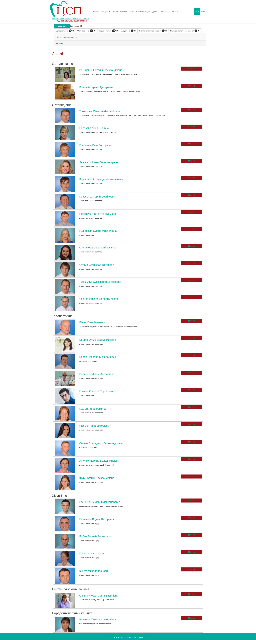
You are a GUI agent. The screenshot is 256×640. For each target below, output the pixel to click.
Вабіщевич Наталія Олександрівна (100, 70)
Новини (123, 11)
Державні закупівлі (160, 11)
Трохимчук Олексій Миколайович (99, 111)
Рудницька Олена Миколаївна (98, 231)
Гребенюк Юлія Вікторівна (95, 145)
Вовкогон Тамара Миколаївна (97, 619)
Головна (95, 11)
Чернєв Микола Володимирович (99, 299)
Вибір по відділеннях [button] (66, 37)
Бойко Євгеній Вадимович (95, 536)
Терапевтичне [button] (107, 30)
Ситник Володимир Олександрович (101, 443)
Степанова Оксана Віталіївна (97, 247)
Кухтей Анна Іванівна (92, 408)
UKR (197, 11)
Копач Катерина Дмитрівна (96, 87)
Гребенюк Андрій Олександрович (100, 502)
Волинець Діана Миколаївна (96, 374)
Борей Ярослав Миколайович (97, 357)
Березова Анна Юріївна (94, 128)
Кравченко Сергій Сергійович (97, 196)
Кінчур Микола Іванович (94, 571)
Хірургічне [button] (127, 30)
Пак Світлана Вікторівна (94, 425)
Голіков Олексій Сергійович (96, 391)
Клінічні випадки (143, 11)
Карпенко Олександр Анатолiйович (101, 179)
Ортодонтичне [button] (63, 30)
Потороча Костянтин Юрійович (98, 214)
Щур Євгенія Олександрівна (96, 478)
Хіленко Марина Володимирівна (99, 460)
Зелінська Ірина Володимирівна (99, 162)
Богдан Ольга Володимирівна (97, 340)
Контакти (174, 11)
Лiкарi (115, 11)
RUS (203, 11)
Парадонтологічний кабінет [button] (183, 30)
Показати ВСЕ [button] (62, 26)
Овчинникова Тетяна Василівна (98, 595)
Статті (131, 11)
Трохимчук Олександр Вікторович (100, 282)
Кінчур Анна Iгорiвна (91, 553)
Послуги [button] (104, 11)
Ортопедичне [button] (84, 30)
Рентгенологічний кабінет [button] (151, 30)
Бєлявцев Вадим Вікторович (96, 519)
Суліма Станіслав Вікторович (97, 265)
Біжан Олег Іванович (92, 322)
